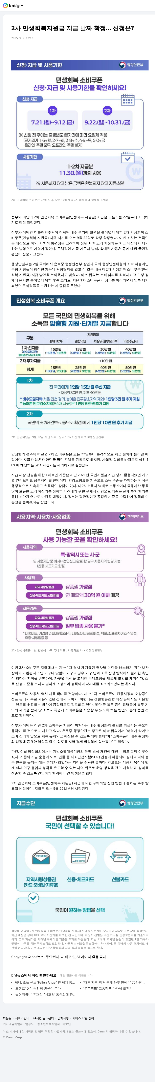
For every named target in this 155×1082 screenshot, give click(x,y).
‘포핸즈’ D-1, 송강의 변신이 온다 (38, 988)
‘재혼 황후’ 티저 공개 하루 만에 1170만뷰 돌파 (115, 982)
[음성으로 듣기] (120, 49)
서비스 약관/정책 (83, 1018)
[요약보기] (112, 49)
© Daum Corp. (13, 1037)
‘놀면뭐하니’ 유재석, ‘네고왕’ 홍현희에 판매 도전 (46, 994)
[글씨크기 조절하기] (136, 49)
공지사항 (63, 1018)
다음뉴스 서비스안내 (16, 1018)
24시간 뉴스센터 (43, 1018)
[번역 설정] (128, 49)
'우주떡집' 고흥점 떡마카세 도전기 (108, 988)
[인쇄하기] (144, 49)
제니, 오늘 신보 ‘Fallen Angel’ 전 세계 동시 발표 (46, 982)
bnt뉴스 (16, 6)
